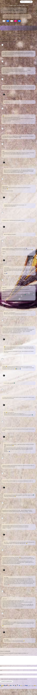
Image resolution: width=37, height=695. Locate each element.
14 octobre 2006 (3, 554)
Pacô (2, 64)
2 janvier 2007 (5, 409)
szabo (2, 111)
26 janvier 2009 (3, 49)
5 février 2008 (3, 132)
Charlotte (2, 131)
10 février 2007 (5, 343)
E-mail (1, 670)
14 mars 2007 (5, 264)
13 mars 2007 (3, 245)
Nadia (2, 362)
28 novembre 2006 (3, 522)
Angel (2, 323)
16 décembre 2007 (3, 148)
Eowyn (2, 424)
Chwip (2, 244)
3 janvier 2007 (3, 363)
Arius (2, 476)
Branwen (2, 82)
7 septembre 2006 (3, 617)
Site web (1, 674)
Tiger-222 (2, 283)
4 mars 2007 (4, 309)
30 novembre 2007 (3, 183)
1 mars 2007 (3, 284)
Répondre (2, 58)
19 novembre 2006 (5, 538)
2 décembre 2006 (3, 477)
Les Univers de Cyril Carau (13, 10)
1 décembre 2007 (5, 201)
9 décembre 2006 (3, 425)
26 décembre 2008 (3, 65)
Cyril (3, 97)
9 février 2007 (3, 324)
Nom (1, 666)
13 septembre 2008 (5, 98)
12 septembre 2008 (3, 83)
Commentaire (2, 655)
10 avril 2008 (3, 112)
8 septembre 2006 (5, 636)
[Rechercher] (30, 2)
